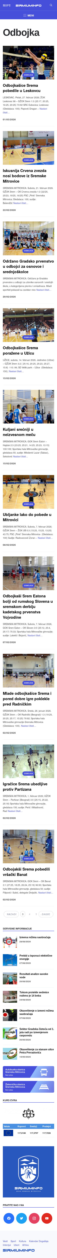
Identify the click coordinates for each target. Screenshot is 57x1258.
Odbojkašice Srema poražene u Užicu (20, 350)
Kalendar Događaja (38, 1241)
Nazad (11, 914)
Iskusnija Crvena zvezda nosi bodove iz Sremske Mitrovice (24, 176)
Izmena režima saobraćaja (35, 937)
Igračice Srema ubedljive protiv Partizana (25, 786)
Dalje (46, 914)
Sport (13, 1241)
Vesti (5, 1241)
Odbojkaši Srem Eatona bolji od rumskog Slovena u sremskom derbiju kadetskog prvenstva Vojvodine (28, 606)
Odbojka (28, 75)
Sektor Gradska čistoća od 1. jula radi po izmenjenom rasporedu (36, 1032)
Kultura (22, 1241)
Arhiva (25, 1244)
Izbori (16, 1244)
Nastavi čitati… (20, 203)
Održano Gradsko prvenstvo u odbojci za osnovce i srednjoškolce (28, 266)
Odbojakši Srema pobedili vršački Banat (26, 871)
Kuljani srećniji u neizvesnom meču (19, 431)
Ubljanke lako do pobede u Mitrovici (27, 517)
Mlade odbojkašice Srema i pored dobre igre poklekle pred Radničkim (27, 698)
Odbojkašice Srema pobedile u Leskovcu (22, 88)
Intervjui (7, 1244)
